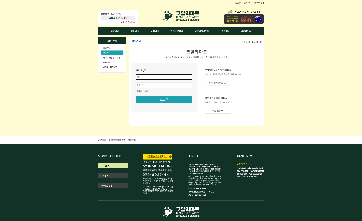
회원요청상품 (176, 31)
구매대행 (154, 31)
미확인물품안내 (202, 31)
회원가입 (247, 3)
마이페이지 (246, 31)
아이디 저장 (143, 91)
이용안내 (115, 31)
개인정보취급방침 (110, 67)
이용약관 (106, 62)
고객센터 (225, 31)
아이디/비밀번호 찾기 (111, 58)
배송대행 (135, 31)
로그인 (238, 3)
